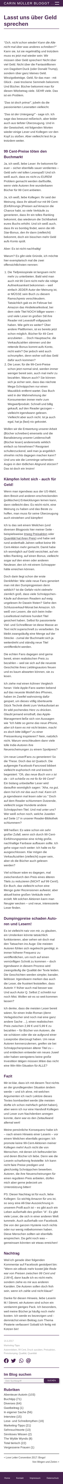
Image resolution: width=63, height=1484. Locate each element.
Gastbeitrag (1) (13, 1407)
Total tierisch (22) (15, 1443)
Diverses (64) (12, 1403)
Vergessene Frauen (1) (19, 1447)
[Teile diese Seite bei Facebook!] (6, 1361)
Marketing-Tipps (12, 1345)
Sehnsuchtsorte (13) (17, 1429)
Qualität (22, 1353)
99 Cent (22, 1349)
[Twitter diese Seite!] (13, 1361)
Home (7, 1478)
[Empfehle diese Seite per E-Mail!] (28, 1361)
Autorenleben (10, 1349)
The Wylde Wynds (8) (18, 1438)
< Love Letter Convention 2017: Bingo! (24, 1457)
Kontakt (20, 1478)
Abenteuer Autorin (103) (19, 1394)
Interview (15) (13, 1416)
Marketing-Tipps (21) (17, 1425)
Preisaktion (49, 1349)
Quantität (32, 1353)
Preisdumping (11, 1353)
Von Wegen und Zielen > (45, 1462)
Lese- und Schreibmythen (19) (24, 1421)
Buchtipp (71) (12, 1399)
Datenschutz (53, 1478)
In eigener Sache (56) (18, 1412)
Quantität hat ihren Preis (19, 538)
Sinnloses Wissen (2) (18, 1434)
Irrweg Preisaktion (35, 534)
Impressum (35, 1478)
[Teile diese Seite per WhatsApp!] (21, 1361)
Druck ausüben (35, 1349)
